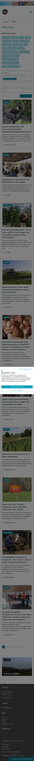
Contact (30, 369)
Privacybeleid (23, 369)
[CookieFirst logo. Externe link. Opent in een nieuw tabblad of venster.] (2, 371)
